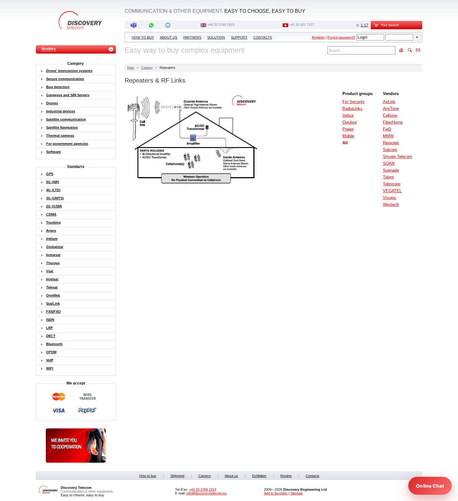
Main (130, 67)
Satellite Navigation (62, 127)
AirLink (389, 101)
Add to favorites (276, 493)
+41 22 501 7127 (301, 24)
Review (286, 476)
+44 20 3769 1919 (220, 24)
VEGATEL (392, 190)
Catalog (147, 67)
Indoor (348, 115)
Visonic (389, 197)
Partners (192, 37)
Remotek (391, 143)
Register (318, 37)
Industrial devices (60, 111)
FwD (387, 129)
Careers (204, 476)
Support (239, 37)
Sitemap (296, 493)
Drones (52, 103)
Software (53, 152)
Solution (216, 37)
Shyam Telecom (397, 156)
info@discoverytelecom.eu (206, 493)
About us (168, 37)
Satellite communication (66, 119)
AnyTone (391, 108)
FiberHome (393, 122)
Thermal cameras (60, 135)
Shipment (177, 476)
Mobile (348, 136)
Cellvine (390, 115)
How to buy (143, 37)
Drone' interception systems (69, 71)
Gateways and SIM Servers (67, 95)
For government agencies (67, 144)
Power (348, 129)
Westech (391, 204)
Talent (388, 177)
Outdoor (349, 122)
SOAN (388, 163)
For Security (353, 101)
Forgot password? (341, 37)
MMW (388, 136)
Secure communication (65, 79)
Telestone (391, 184)
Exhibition (259, 476)
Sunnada (391, 170)
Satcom (390, 149)
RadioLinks (352, 108)
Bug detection (57, 87)
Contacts (262, 37)
